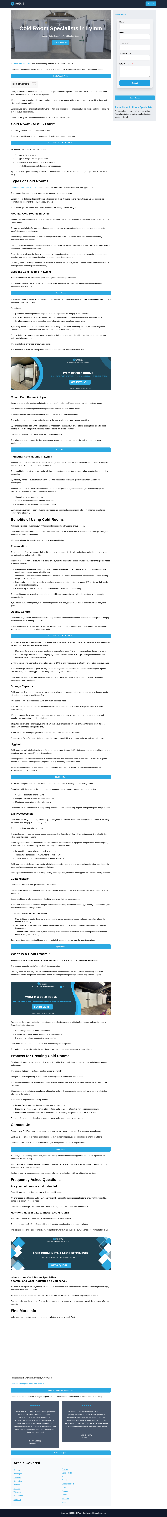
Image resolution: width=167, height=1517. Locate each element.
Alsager (65, 1491)
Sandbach (66, 1477)
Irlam (40, 1384)
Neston (64, 1502)
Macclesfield (67, 1473)
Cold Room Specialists (22, 64)
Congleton (66, 1480)
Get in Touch (61, 293)
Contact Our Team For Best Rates (61, 143)
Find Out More (60, 777)
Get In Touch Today (60, 76)
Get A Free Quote (60, 1453)
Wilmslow (17, 1492)
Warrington (23, 1384)
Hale (45, 1384)
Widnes (17, 1485)
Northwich (18, 1481)
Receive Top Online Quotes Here (60, 1390)
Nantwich (65, 1498)
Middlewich (18, 1496)
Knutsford (17, 1477)
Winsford (17, 1499)
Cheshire (14, 1384)
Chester (65, 1495)
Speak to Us (60, 947)
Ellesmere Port (68, 1484)
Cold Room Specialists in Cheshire (25, 187)
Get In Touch (135, 98)
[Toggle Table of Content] (32, 84)
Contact (151, 4)
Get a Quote (59, 42)
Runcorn (17, 1488)
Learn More (60, 450)
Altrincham (33, 1384)
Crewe (64, 1487)
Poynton (65, 1469)
